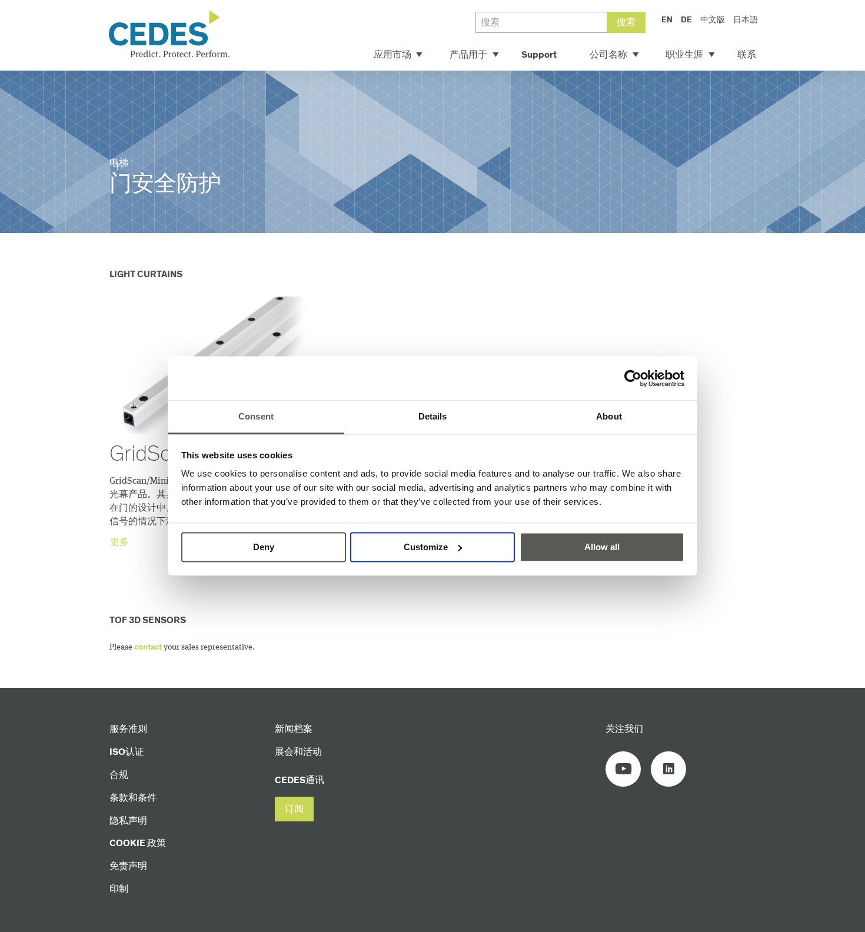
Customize (426, 547)
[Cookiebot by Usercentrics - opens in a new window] (632, 378)
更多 (119, 542)
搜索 (626, 22)
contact (148, 647)
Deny (263, 547)
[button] (294, 809)
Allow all (602, 547)
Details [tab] (432, 416)
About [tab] (609, 416)
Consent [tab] (256, 416)
